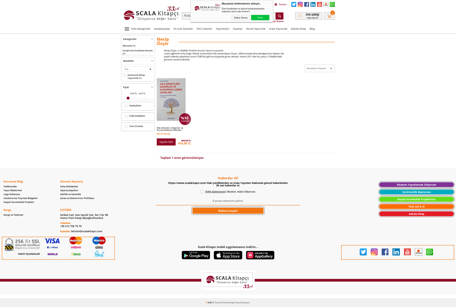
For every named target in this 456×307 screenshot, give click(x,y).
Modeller (128, 61)
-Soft (209, 302)
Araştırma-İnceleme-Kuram (138, 52)
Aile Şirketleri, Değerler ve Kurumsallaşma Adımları (170, 129)
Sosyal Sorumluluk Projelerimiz (416, 199)
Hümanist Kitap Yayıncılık (136, 77)
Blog (312, 28)
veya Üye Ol (312, 17)
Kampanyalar (162, 28)
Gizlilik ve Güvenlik (70, 194)
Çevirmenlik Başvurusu (416, 192)
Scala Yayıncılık (278, 28)
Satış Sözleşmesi (69, 186)
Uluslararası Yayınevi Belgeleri (21, 198)
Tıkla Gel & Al (416, 206)
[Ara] (279, 16)
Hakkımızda (10, 186)
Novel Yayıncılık (255, 28)
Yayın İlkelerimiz (13, 190)
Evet (260, 17)
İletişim (282, 4)
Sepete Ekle (166, 142)
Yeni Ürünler (136, 126)
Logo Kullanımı (12, 194)
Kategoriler (130, 39)
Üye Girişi (312, 14)
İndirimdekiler (137, 115)
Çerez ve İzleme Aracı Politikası (77, 198)
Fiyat (126, 87)
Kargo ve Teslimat (13, 214)
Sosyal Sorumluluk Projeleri (19, 202)
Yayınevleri (222, 28)
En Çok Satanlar (183, 28)
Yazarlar (238, 28)
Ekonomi (129, 45)
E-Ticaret (217, 302)
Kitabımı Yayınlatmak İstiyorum (416, 184)
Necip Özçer (163, 133)
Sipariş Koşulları (69, 190)
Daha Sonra (241, 17)
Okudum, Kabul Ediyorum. (230, 191)
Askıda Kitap (298, 28)
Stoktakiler (135, 105)
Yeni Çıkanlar (204, 28)
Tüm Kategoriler (141, 28)
